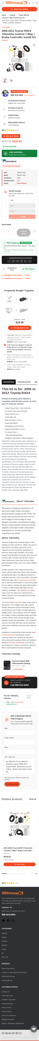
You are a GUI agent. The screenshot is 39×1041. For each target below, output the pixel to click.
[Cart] (37, 3)
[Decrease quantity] (4, 231)
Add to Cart (21, 864)
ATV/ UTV (5, 957)
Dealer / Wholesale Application (13, 1023)
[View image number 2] (10, 80)
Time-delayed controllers (26, 590)
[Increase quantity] (12, 231)
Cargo (4, 949)
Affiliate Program (8, 1019)
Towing (4, 933)
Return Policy (6, 1008)
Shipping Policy (7, 1004)
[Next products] (36, 873)
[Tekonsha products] (9, 161)
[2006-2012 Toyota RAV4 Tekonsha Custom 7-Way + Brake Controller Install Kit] (9, 299)
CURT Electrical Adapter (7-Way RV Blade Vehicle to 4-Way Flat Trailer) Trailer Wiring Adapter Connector (19, 347)
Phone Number (9, 738)
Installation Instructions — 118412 (17, 275)
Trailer (4, 937)
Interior (4, 945)
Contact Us (6, 992)
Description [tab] (8, 382)
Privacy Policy (6, 1011)
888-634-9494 (17, 95)
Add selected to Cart (20, 328)
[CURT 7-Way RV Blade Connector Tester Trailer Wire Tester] (23, 310)
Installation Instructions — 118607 (17, 278)
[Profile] (33, 3)
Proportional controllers (27, 580)
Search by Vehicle (8, 968)
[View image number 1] (4, 80)
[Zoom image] (34, 45)
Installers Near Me (8, 1000)
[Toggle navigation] (3, 3)
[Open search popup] (29, 3)
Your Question (9, 757)
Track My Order (7, 996)
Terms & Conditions (9, 1015)
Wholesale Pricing (8, 976)
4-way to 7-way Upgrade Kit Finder (14, 972)
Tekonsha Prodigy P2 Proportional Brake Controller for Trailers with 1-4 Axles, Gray (20, 357)
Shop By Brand (7, 980)
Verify (23, 217)
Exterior (4, 941)
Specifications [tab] (24, 382)
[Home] (16, 3)
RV (3, 953)
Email (6, 747)
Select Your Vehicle (21, 9)
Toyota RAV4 (19, 702)
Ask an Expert (29, 95)
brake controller (16, 602)
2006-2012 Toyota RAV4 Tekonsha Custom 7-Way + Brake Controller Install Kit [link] (19, 22)
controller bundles (14, 642)
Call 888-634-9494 (19, 685)
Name (6, 728)
